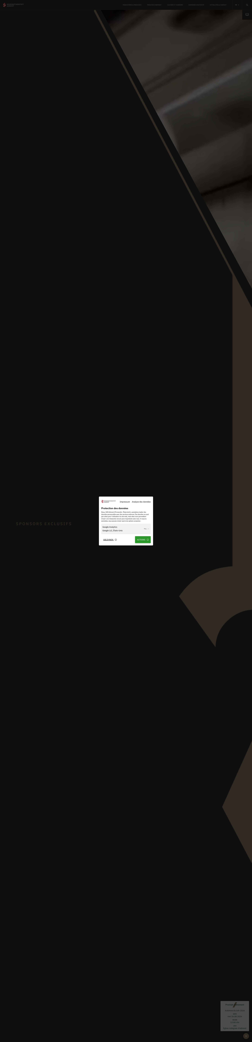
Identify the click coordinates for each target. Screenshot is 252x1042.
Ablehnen (108, 539)
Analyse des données (141, 501)
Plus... (145, 528)
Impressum (125, 501)
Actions (141, 539)
